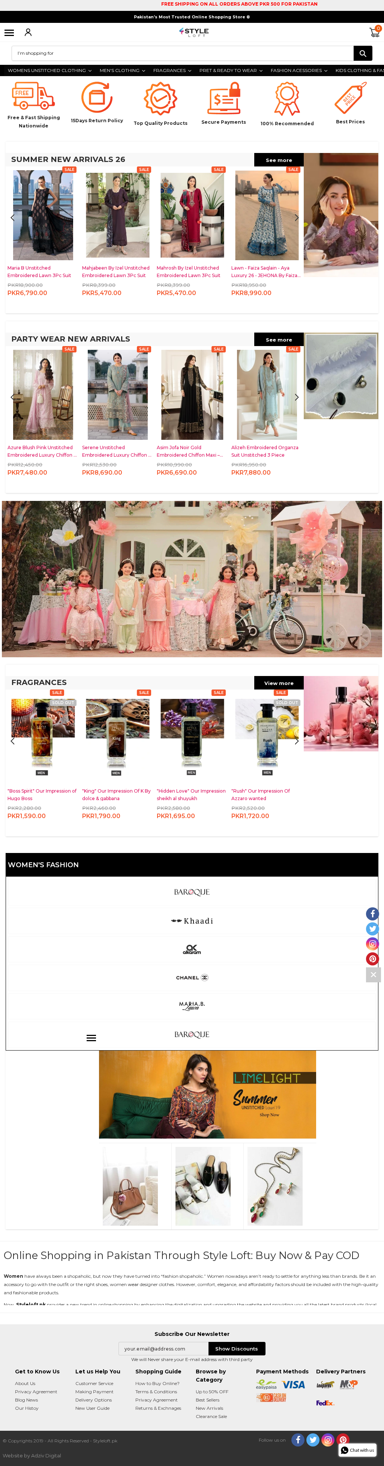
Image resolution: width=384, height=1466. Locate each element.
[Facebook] (297, 1440)
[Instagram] (327, 1440)
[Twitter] (313, 1440)
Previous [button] (297, 217)
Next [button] (12, 217)
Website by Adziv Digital (32, 1456)
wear (133, 1284)
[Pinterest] (343, 1440)
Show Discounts (236, 1349)
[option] (43, 238)
